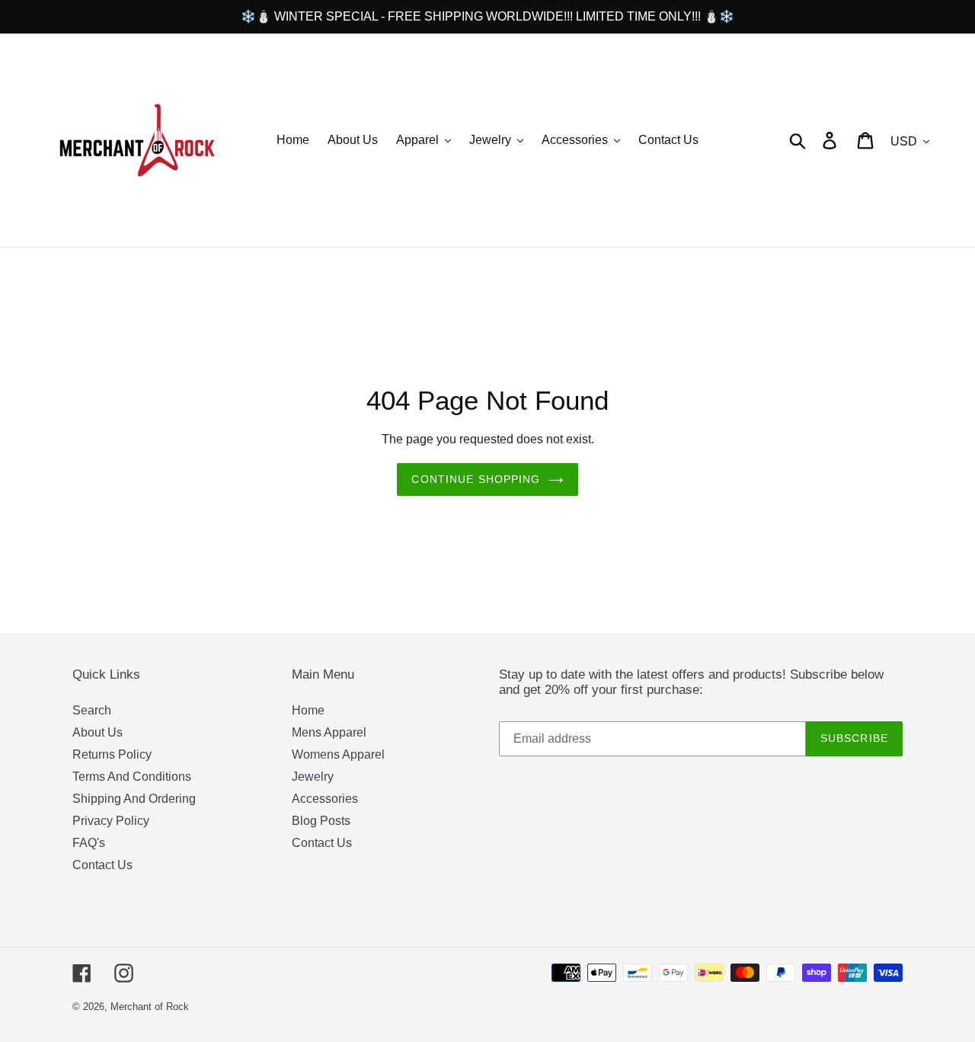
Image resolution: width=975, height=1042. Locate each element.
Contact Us (102, 864)
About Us (97, 732)
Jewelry (313, 776)
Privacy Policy (110, 820)
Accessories (325, 798)
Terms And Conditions (131, 776)
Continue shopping (475, 479)
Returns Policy (112, 754)
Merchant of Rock (149, 1006)
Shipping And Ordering (134, 798)
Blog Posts (321, 820)
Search (91, 710)
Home (308, 710)
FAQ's (88, 842)
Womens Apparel (338, 754)
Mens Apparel (329, 732)
